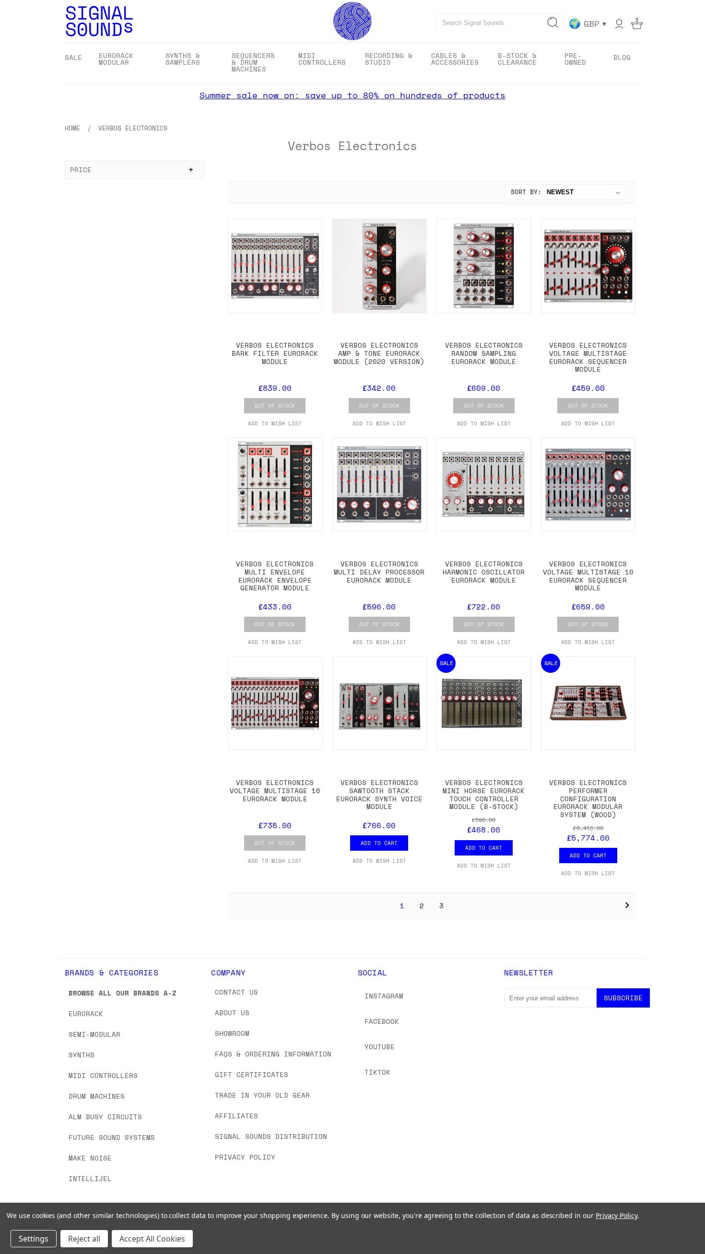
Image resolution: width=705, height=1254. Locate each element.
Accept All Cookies (152, 1238)
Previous (680, 1224)
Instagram (383, 996)
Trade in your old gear (262, 1095)
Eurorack (86, 1013)
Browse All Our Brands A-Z (122, 993)
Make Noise (90, 1158)
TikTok (377, 1072)
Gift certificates (251, 1074)
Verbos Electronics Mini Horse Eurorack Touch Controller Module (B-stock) (484, 794)
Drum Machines (97, 1096)
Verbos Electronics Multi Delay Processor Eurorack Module (379, 572)
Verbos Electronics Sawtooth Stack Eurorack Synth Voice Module (379, 794)
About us (232, 1013)
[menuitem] (73, 57)
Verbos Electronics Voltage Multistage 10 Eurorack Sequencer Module (588, 576)
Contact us (236, 992)
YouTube (379, 1047)
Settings (33, 1238)
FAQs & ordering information (273, 1054)
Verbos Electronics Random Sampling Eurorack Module (484, 353)
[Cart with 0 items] (637, 23)
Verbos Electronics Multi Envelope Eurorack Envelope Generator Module (275, 576)
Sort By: (526, 192)
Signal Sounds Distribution (271, 1136)
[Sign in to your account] (619, 23)
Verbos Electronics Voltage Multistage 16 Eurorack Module (275, 790)
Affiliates (236, 1116)
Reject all (84, 1238)
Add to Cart (379, 843)
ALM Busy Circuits (105, 1117)
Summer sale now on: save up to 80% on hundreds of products (352, 95)
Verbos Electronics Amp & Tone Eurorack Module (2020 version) (379, 353)
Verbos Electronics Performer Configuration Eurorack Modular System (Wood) (588, 798)
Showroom (232, 1033)
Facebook (381, 1021)
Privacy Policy (245, 1157)
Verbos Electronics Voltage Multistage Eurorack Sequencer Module (588, 357)
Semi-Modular (94, 1034)
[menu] (352, 63)
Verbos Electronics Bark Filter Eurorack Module (275, 353)
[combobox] (500, 22)
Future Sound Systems (112, 1137)
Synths (81, 1055)
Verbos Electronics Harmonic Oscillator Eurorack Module (484, 572)
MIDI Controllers (103, 1075)
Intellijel (90, 1178)
